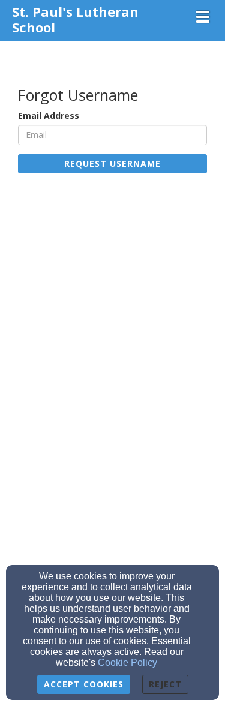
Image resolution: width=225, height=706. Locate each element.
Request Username (112, 163)
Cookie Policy (127, 662)
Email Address (48, 115)
